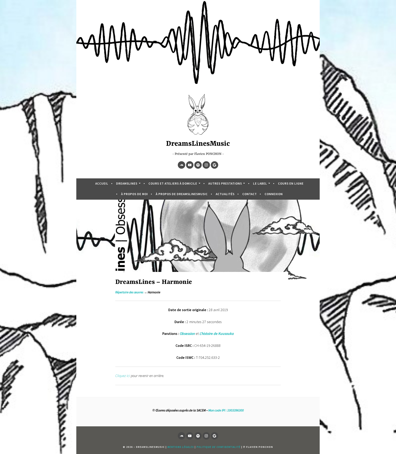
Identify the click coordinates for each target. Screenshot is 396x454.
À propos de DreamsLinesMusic (182, 194)
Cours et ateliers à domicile (172, 183)
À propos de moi (134, 194)
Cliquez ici (122, 375)
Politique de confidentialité (218, 446)
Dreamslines (126, 183)
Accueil (101, 183)
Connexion (274, 194)
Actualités (225, 194)
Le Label (260, 183)
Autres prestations (225, 183)
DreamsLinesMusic (198, 144)
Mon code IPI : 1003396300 (226, 410)
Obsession (187, 333)
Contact (249, 194)
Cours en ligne (291, 183)
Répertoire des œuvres (129, 292)
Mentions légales (180, 446)
